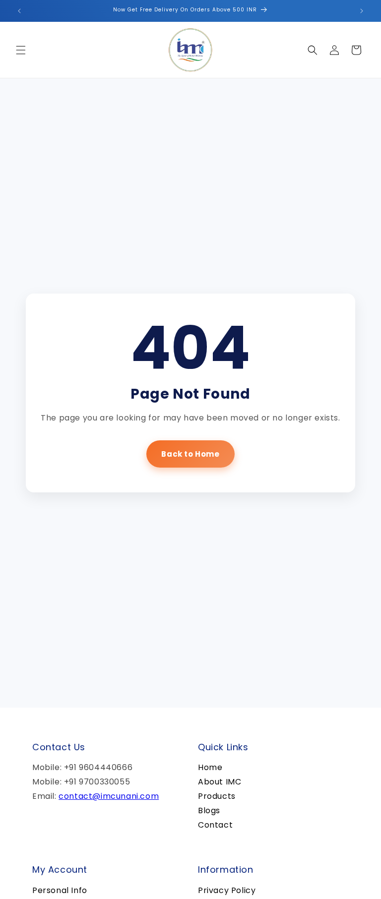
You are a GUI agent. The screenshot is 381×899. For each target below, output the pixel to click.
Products (217, 796)
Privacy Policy (226, 890)
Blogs (209, 810)
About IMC (219, 781)
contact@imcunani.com (109, 796)
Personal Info (59, 890)
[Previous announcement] (19, 11)
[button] (21, 50)
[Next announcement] (362, 11)
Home (210, 767)
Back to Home (190, 454)
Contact (215, 825)
